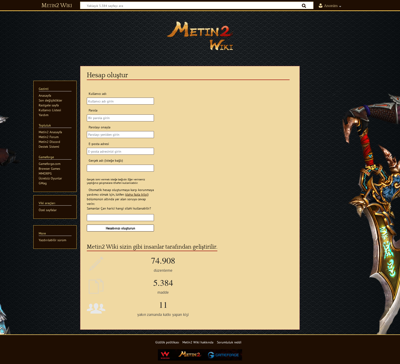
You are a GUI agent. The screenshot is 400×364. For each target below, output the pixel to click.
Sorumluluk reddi (229, 342)
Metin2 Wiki (56, 5)
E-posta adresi (99, 144)
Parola (93, 110)
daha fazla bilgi (137, 194)
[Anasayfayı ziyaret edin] (200, 36)
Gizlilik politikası (167, 342)
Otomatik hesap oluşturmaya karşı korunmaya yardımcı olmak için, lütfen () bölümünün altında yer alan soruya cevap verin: (120, 197)
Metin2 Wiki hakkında (197, 342)
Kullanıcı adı (97, 93)
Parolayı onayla (99, 127)
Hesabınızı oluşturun (120, 228)
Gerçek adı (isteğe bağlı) (106, 160)
